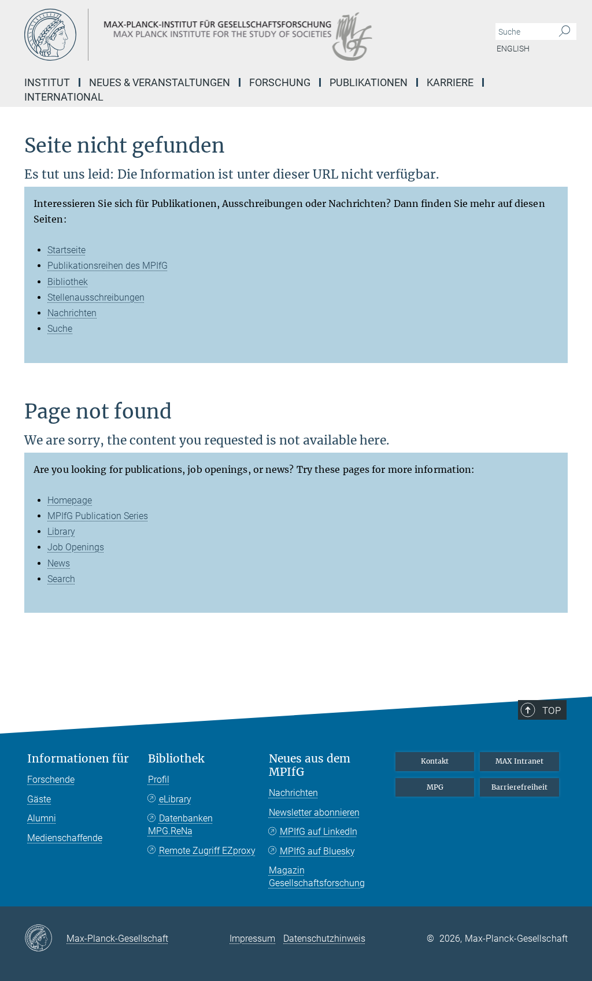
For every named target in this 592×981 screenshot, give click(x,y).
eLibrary (175, 799)
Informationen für (78, 758)
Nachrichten (72, 313)
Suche (59, 328)
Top (551, 710)
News (58, 563)
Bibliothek (67, 281)
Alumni (41, 818)
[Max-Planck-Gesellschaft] (45, 939)
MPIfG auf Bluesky (317, 851)
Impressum (252, 938)
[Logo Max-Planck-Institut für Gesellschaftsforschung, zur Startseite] (241, 35)
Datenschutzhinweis (324, 938)
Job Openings (75, 547)
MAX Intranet (519, 761)
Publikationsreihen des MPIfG (107, 265)
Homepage (69, 500)
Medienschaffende (64, 837)
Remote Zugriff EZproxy (207, 850)
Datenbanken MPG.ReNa (180, 824)
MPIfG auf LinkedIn (318, 831)
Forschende (51, 779)
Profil (158, 779)
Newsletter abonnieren (314, 812)
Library (61, 531)
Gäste (39, 799)
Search (61, 578)
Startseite (66, 250)
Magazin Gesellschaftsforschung (317, 877)
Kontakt (435, 761)
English (513, 48)
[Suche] (564, 32)
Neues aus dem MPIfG (309, 765)
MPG (435, 787)
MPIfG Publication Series (97, 515)
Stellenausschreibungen (96, 297)
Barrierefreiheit (519, 787)
